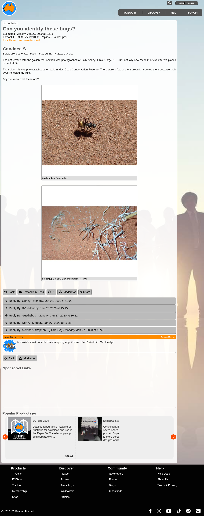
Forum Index (10, 23)
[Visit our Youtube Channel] (169, 511)
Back (12, 292)
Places (65, 473)
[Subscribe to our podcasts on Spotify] (188, 511)
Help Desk (163, 473)
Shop (15, 496)
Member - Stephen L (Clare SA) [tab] (56, 330)
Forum (193, 12)
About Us (162, 479)
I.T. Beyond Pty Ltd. (22, 511)
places (172, 60)
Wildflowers (67, 491)
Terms (161, 485)
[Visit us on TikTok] (178, 511)
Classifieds (115, 491)
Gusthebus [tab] (43, 315)
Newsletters (116, 473)
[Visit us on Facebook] (150, 511)
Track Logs (67, 485)
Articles (65, 496)
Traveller (17, 473)
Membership (19, 491)
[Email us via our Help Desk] (198, 511)
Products (130, 12)
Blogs (112, 485)
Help (174, 12)
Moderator (70, 292)
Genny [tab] (40, 300)
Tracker (16, 485)
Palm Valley (88, 60)
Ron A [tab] (40, 322)
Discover (153, 12)
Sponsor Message (168, 337)
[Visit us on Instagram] (159, 511)
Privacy (172, 485)
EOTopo (17, 479)
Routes (65, 479)
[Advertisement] (89, 389)
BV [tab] (38, 308)
